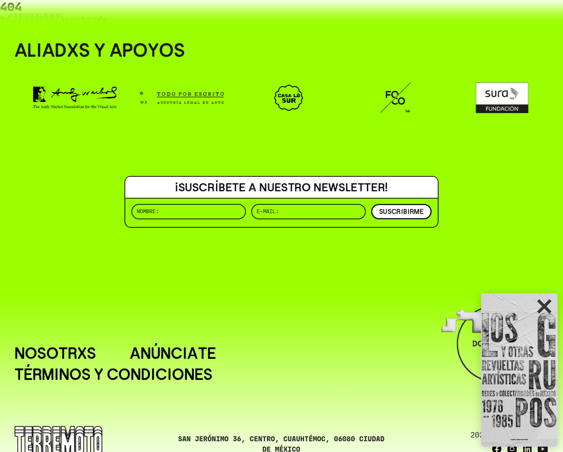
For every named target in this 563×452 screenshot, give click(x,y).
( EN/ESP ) (521, 17)
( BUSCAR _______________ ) (421, 17)
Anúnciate (173, 353)
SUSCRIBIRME (401, 211)
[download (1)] (519, 370)
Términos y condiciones (114, 374)
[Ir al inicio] (36, 21)
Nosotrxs (55, 353)
